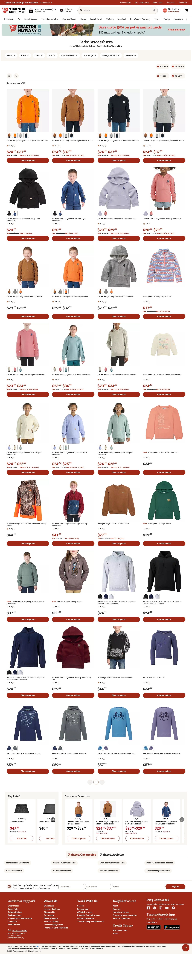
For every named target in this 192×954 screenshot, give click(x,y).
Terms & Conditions (121, 918)
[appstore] (154, 927)
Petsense (170, 3)
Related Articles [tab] (112, 854)
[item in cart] (187, 10)
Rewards (116, 909)
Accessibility (97, 946)
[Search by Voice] (154, 10)
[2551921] (100, 213)
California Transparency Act (68, 946)
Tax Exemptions (14, 915)
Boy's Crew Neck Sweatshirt (113, 524)
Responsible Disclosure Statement (116, 946)
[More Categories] (186, 19)
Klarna (115, 934)
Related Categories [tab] (82, 854)
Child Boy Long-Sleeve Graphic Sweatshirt (25, 603)
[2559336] (100, 748)
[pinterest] (154, 908)
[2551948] (9, 213)
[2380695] (15, 369)
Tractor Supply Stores (53, 925)
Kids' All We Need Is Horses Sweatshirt (116, 753)
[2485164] (100, 596)
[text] (114, 46)
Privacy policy (12, 946)
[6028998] (15, 748)
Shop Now (46, 3)
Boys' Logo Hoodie (157, 524)
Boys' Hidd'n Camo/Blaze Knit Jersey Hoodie (26, 525)
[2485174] (105, 596)
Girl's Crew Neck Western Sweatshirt (162, 374)
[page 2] (102, 782)
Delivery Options (15, 912)
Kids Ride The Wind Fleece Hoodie (23, 753)
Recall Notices (14, 925)
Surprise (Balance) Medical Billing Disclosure (148, 946)
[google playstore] (172, 927)
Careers (80, 906)
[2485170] (111, 596)
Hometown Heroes (121, 912)
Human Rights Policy (35, 948)
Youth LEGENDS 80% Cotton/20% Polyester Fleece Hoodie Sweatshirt (117, 603)
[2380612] (20, 135)
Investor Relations (52, 909)
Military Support (51, 918)
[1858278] (20, 291)
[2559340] (105, 748)
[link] (72, 46)
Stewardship (49, 912)
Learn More (152, 922)
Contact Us (12, 922)
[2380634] (15, 291)
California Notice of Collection (77, 948)
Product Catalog (51, 922)
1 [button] (96, 782)
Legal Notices (85, 946)
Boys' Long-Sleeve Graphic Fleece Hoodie (27, 140)
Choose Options (79, 838)
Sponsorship (82, 909)
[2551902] (20, 369)
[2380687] (9, 369)
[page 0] (90, 782)
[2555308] (9, 447)
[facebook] (148, 908)
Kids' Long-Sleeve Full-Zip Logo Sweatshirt (23, 219)
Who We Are (49, 906)
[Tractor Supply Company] (14, 10)
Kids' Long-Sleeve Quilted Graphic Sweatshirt (24, 453)
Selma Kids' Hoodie (153, 677)
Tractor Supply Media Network (90, 922)
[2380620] (26, 135)
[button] (51, 2)
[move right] (53, 819)
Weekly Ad (183, 3)
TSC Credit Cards (142, 3)
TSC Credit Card (120, 930)
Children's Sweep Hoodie (67, 602)
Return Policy (13, 909)
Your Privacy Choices (27, 946)
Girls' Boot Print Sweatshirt (160, 452)
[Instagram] (160, 908)
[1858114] (9, 135)
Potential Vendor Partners (88, 915)
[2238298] (105, 213)
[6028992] (9, 748)
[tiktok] (173, 908)
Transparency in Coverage (17, 948)
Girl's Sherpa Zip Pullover (157, 296)
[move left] (10, 819)
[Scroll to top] (185, 947)
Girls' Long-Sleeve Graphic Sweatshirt (26, 374)
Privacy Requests (96, 948)
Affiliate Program (84, 912)
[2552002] (15, 213)
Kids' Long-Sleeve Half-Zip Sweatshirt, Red (71, 678)
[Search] (81, 10)
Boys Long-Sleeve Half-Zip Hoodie (24, 296)
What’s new (157, 3)
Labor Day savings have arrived (21, 2)
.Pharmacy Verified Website (56, 928)
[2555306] (20, 447)
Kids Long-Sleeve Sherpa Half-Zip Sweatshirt (69, 525)
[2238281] (15, 135)
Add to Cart (22, 838)
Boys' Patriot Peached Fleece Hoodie (115, 677)
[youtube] (166, 908)
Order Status (13, 906)
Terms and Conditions (48, 946)
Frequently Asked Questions (20, 918)
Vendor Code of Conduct (54, 948)
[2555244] (15, 447)
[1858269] (9, 291)
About (115, 906)
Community (49, 915)
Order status (125, 3)
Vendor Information (85, 918)
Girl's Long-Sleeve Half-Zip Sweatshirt (117, 218)
